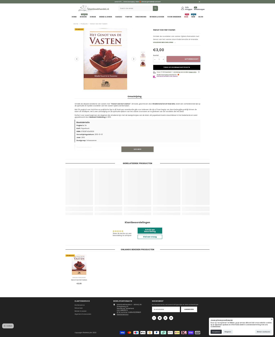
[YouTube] (171, 318)
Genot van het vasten (79, 280)
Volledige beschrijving (164, 42)
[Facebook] (154, 318)
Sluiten (199, 2)
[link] (79, 210)
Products (84, 24)
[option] (105, 59)
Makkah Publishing (79, 277)
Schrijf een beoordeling (150, 230)
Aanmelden (189, 309)
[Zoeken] (138, 8)
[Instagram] (160, 318)
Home (76, 24)
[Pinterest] (165, 318)
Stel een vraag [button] (150, 237)
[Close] (271, 319)
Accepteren (216, 332)
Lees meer (137, 149)
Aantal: (156, 55)
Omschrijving (135, 96)
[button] (77, 59)
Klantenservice (122, 314)
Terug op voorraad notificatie (176, 67)
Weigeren (228, 332)
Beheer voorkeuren (263, 332)
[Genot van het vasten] (79, 264)
